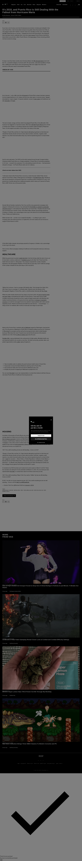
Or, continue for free (41, 442)
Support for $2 (41, 435)
